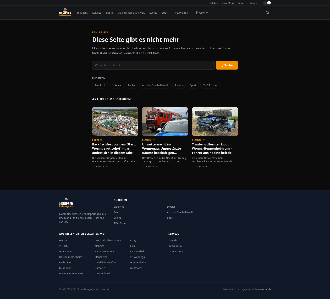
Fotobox (214, 3)
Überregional (102, 273)
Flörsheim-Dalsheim (70, 257)
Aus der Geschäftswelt (131, 12)
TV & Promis (180, 12)
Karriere (242, 3)
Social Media (228, 3)
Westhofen (136, 268)
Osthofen (100, 268)
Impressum (175, 246)
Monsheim (101, 257)
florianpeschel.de (262, 289)
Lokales (96, 12)
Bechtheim (65, 262)
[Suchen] (267, 12)
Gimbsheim (65, 251)
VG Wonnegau (138, 257)
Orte (202, 12)
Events (153, 12)
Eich (132, 246)
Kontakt (253, 3)
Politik (109, 12)
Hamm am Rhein (104, 251)
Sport (165, 12)
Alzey (133, 240)
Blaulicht (82, 12)
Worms (63, 240)
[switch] (267, 3)
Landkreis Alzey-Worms (108, 240)
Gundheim (65, 268)
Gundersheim (138, 262)
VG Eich (63, 246)
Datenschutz (175, 251)
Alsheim (99, 246)
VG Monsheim (138, 251)
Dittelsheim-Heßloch (106, 262)
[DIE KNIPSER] (65, 12)
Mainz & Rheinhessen (71, 273)
